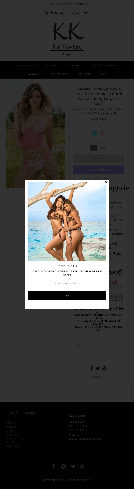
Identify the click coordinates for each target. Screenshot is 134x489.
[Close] (106, 182)
